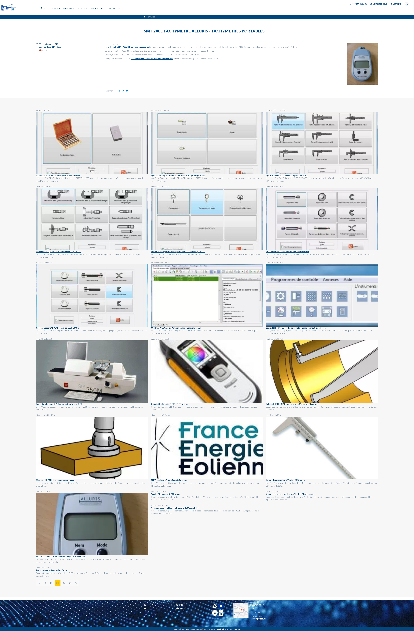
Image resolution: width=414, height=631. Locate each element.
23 (51, 583)
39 (70, 583)
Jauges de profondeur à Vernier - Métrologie (285, 480)
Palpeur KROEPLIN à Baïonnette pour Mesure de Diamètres (292, 404)
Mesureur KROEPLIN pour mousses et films (55, 480)
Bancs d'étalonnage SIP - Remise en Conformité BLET (59, 404)
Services (179, 605)
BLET (146, 605)
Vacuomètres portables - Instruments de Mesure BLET (175, 508)
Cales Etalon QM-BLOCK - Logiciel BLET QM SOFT (58, 175)
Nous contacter (235, 629)
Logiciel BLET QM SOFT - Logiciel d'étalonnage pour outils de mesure (296, 328)
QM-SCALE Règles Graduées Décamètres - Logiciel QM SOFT (178, 175)
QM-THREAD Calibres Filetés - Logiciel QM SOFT (287, 251)
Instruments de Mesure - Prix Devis (51, 570)
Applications (181, 608)
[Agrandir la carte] (241, 610)
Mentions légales (222, 629)
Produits (147, 608)
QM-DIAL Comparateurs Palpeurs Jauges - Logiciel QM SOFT (178, 251)
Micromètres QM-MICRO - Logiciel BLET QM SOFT (58, 251)
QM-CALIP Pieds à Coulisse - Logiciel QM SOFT (287, 175)
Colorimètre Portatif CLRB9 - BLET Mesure (169, 404)
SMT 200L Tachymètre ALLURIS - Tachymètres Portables (61, 556)
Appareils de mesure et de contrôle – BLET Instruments (290, 494)
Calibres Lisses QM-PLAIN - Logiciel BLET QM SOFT (58, 328)
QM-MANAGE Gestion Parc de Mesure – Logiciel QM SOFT (177, 328)
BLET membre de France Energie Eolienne (169, 480)
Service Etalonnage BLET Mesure (165, 494)
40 (76, 583)
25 (64, 583)
